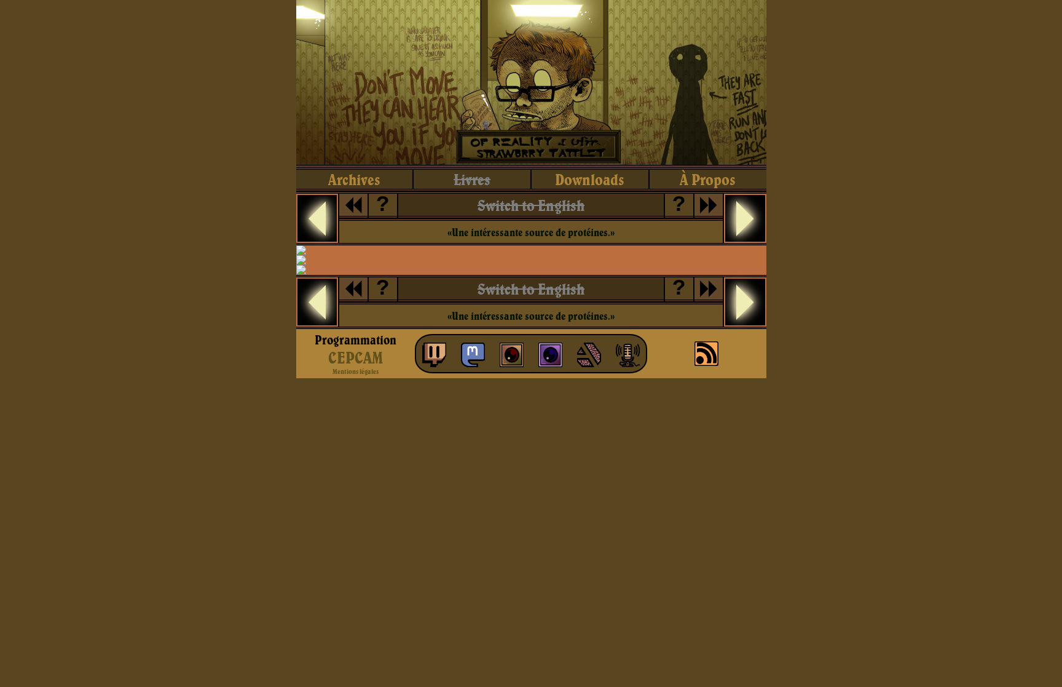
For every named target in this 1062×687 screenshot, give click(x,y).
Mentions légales (355, 371)
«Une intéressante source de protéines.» (531, 232)
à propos (708, 179)
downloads (589, 179)
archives (354, 179)
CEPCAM (355, 357)
